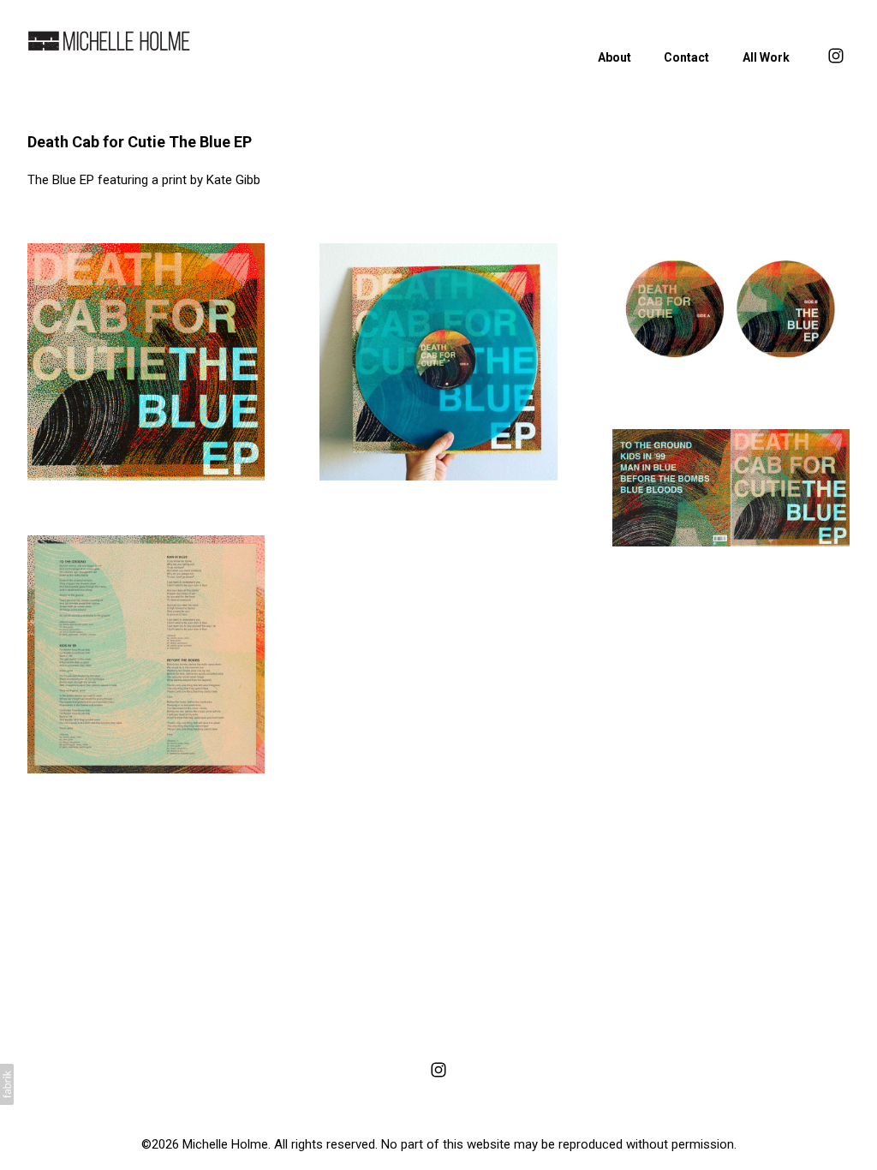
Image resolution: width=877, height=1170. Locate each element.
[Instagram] (438, 1069)
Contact (686, 57)
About (614, 57)
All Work (766, 57)
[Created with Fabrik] (7, 1084)
